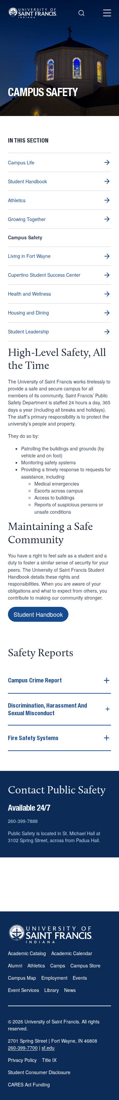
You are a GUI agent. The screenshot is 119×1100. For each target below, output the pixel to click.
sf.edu (48, 1047)
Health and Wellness (29, 293)
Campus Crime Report (35, 680)
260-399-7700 (23, 1047)
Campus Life (21, 162)
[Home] (33, 13)
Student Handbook (27, 181)
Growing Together (27, 219)
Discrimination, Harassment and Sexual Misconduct (47, 709)
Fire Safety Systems (33, 737)
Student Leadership (28, 331)
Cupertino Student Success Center (44, 274)
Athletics (16, 200)
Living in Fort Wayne (29, 256)
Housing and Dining (28, 312)
